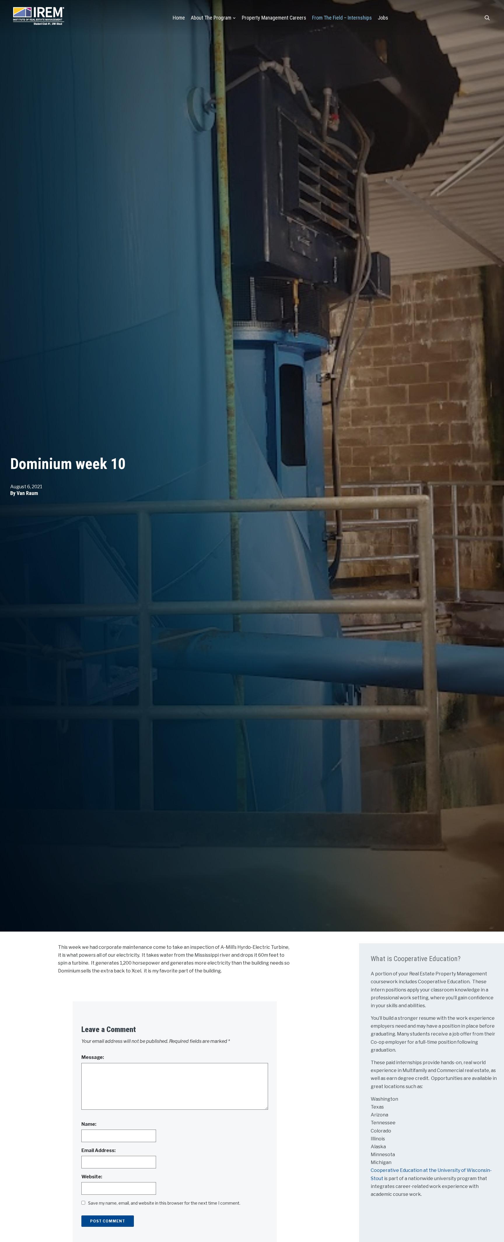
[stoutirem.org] (38, 15)
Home (179, 18)
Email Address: (98, 1150)
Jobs (383, 18)
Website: (91, 1177)
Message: (92, 1057)
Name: (88, 1124)
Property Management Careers (274, 18)
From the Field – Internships (342, 18)
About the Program (211, 18)
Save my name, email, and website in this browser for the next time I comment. (164, 1203)
